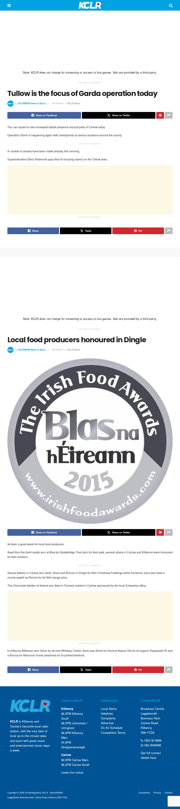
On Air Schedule (111, 727)
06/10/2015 (57, 103)
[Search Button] (171, 5)
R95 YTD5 (147, 732)
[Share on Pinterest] (160, 115)
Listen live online (72, 772)
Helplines (107, 713)
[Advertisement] (90, 40)
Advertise (107, 723)
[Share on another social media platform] (169, 115)
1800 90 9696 (152, 740)
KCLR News (74, 103)
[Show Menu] (9, 5)
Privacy (157, 792)
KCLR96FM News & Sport (32, 103)
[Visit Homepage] (90, 5)
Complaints (108, 718)
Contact (169, 792)
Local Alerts (109, 708)
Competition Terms (113, 732)
